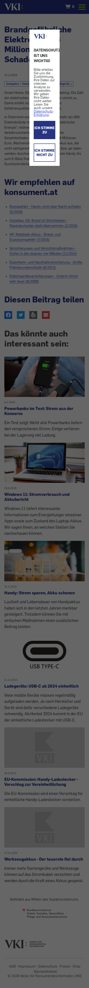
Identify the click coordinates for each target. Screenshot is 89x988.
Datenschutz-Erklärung (44, 113)
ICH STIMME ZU (44, 130)
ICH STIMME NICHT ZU (44, 152)
